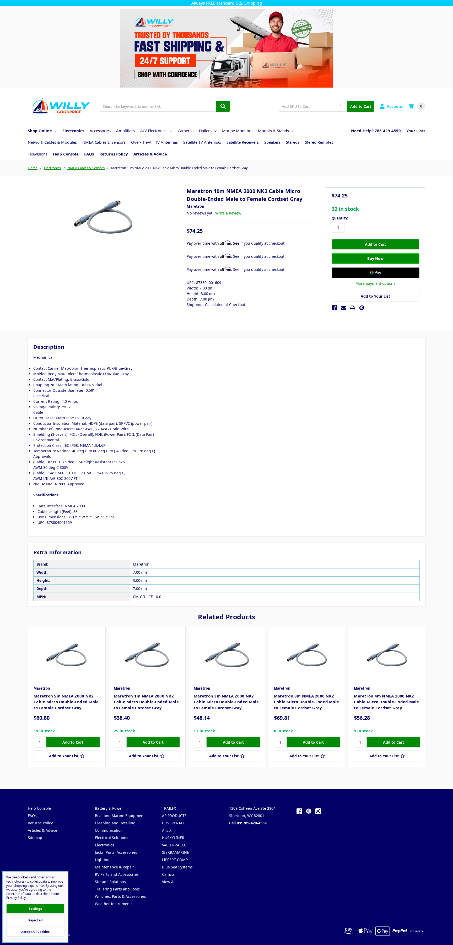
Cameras (185, 130)
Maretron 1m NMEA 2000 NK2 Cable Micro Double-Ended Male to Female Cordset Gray (146, 701)
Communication (109, 830)
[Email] (343, 307)
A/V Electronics (153, 130)
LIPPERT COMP (175, 859)
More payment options (375, 283)
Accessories (100, 130)
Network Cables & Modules (52, 142)
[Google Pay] (375, 272)
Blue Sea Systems (177, 867)
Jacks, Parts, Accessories (116, 852)
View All (169, 881)
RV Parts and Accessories (117, 874)
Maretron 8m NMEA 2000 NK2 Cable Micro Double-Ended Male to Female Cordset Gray (306, 701)
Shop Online (40, 130)
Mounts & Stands (273, 130)
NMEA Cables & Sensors (104, 142)
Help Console (66, 154)
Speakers (272, 142)
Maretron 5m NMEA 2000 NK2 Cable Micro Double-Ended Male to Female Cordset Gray (66, 701)
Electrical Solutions (111, 837)
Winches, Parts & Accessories (120, 896)
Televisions (37, 154)
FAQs (89, 154)
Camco (168, 874)
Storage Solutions (110, 881)
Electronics (73, 130)
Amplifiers (125, 130)
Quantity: (340, 218)
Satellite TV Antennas (202, 142)
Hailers (205, 130)
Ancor (167, 830)
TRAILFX (169, 808)
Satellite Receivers (242, 142)
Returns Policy (113, 154)
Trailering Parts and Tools (117, 889)
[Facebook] (334, 307)
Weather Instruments (114, 903)
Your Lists (415, 130)
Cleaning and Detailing (115, 822)
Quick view (66, 655)
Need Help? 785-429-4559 (376, 130)
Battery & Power (109, 808)
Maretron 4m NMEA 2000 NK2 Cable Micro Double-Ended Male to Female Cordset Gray (386, 701)
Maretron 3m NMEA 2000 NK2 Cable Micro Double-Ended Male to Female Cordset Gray (226, 701)
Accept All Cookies (35, 932)
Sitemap (35, 837)
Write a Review (228, 213)
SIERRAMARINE (175, 852)
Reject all (35, 920)
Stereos (292, 142)
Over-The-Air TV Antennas (154, 142)
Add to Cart (360, 106)
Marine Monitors (237, 130)
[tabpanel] (66, 697)
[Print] (352, 307)
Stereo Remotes (319, 142)
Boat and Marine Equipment (120, 815)
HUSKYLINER (173, 837)
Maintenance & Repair (114, 867)
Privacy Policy (16, 897)
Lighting (102, 859)
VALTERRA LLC (174, 844)
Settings (35, 908)
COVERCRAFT (173, 822)
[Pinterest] (361, 307)
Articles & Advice (150, 154)
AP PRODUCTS (174, 815)
